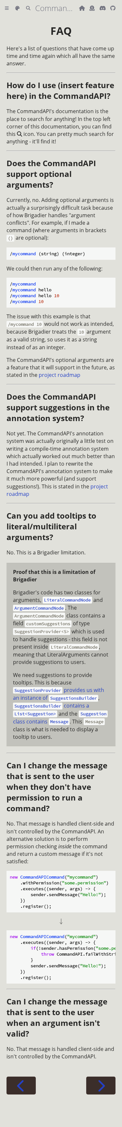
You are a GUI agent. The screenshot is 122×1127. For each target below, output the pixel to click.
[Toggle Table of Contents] (7, 8)
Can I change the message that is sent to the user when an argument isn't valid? (57, 1017)
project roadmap (59, 374)
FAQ (61, 31)
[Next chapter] (100, 1085)
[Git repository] (113, 8)
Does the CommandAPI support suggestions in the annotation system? (58, 407)
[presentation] (61, 921)
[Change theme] (17, 8)
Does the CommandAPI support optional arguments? (51, 174)
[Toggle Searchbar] (28, 8)
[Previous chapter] (21, 1085)
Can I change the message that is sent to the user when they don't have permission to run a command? (57, 787)
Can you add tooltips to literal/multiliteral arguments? (51, 526)
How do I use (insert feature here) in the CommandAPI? (60, 90)
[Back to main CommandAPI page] (82, 8)
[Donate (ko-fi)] (93, 8)
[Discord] (103, 8)
